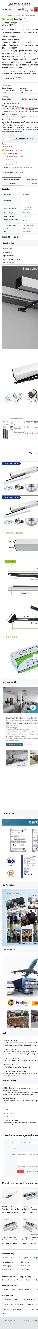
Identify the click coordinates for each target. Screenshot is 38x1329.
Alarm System (6, 1270)
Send (20, 1171)
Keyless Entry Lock (25, 1289)
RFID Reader (25, 1262)
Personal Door (32, 1304)
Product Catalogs (32, 1258)
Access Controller (8, 1262)
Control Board (26, 1266)
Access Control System (28, 15)
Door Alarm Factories (11, 1299)
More (4, 1313)
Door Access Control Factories (14, 1304)
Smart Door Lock (9, 1289)
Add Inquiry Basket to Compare (14, 172)
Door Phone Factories (29, 1299)
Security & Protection (14, 15)
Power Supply (6, 1266)
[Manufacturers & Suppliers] (19, 4)
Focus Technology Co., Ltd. (27, 1321)
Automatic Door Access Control (14, 1309)
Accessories (25, 1270)
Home (4, 15)
